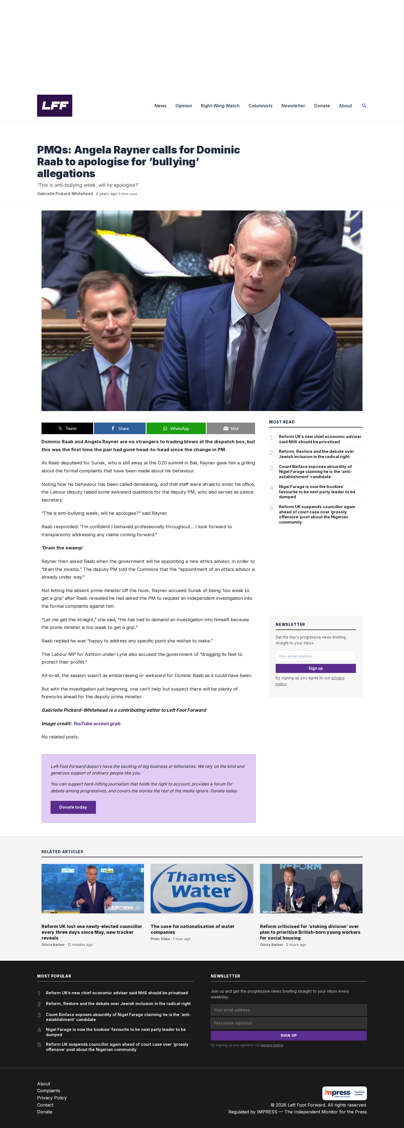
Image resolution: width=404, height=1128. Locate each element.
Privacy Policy (52, 1097)
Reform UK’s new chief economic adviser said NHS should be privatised (320, 439)
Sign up (316, 668)
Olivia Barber (53, 945)
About (345, 105)
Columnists (260, 105)
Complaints (48, 1090)
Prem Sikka (160, 939)
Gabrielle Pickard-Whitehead (65, 193)
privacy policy (272, 1045)
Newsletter (293, 105)
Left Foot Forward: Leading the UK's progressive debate (54, 106)
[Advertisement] (202, 45)
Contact (45, 1105)
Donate (322, 105)
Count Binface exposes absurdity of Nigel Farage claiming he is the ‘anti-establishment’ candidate (315, 471)
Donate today (73, 807)
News (160, 105)
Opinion (183, 105)
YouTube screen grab (96, 723)
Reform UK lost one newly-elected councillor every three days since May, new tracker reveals (91, 932)
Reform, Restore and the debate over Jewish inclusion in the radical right (316, 454)
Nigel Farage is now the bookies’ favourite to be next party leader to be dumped (317, 491)
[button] (364, 105)
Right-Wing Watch (220, 105)
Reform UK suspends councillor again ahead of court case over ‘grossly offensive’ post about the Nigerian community (317, 514)
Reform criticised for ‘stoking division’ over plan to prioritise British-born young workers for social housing (310, 932)
